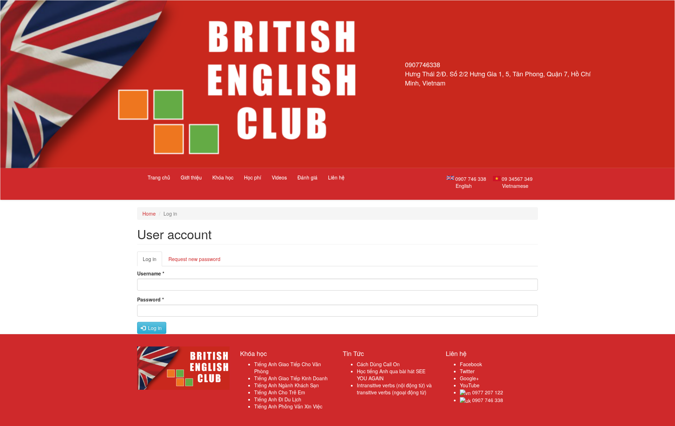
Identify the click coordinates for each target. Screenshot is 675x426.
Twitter (467, 371)
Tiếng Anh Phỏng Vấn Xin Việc (288, 406)
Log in (152, 260)
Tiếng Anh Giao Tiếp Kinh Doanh (291, 378)
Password (150, 299)
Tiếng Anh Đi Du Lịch (277, 399)
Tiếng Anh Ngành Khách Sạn (286, 385)
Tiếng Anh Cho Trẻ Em (279, 392)
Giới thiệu (191, 177)
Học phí (252, 177)
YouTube (470, 385)
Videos (279, 177)
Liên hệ (336, 177)
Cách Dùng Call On (378, 364)
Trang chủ (159, 177)
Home (149, 213)
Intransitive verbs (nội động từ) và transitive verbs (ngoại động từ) (394, 389)
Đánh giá (307, 177)
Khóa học (222, 177)
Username (150, 273)
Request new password (194, 258)
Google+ (469, 378)
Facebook (471, 364)
